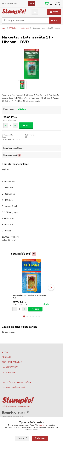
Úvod (4, 28)
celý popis (35, 101)
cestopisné (25, 28)
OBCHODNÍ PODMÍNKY (12, 362)
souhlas (42, 425)
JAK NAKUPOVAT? (10, 367)
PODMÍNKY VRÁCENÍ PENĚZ (14, 388)
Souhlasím (40, 438)
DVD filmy (13, 28)
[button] (24, 316)
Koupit (26, 125)
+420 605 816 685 (9, 4)
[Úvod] (14, 12)
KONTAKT (6, 357)
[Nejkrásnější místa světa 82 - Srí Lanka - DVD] (31, 276)
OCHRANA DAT (9, 372)
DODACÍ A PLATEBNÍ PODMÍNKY (16, 382)
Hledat (54, 20)
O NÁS (5, 352)
